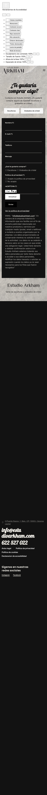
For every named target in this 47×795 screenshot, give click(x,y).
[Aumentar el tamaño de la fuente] (30, 56)
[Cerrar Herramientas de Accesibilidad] (8, 15)
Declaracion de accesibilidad (14, 556)
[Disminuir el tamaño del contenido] (34, 54)
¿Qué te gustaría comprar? (15, 166)
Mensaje (8, 156)
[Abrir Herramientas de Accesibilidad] (6, 5)
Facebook (17, 575)
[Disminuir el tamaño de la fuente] (27, 56)
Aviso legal (6, 548)
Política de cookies (10, 552)
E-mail (9, 134)
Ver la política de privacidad (17, 211)
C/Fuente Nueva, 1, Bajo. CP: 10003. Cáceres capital (24, 522)
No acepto (12, 181)
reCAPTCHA (11, 186)
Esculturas (11, 111)
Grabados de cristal (32, 111)
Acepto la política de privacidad (21, 179)
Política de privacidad (25, 548)
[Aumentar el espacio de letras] (31, 62)
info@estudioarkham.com (24, 216)
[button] (44, 70)
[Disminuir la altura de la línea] (25, 59)
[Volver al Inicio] (13, 70)
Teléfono (8, 145)
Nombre (9, 123)
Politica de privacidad (15, 175)
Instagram (6, 575)
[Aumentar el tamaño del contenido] (37, 54)
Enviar (11, 204)
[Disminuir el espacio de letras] (28, 62)
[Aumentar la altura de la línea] (29, 59)
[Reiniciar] (4, 15)
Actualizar (13, 197)
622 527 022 (15, 543)
